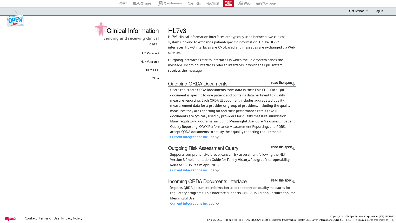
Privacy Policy (71, 218)
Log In (379, 10)
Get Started (357, 10)
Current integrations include (192, 137)
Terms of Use (49, 218)
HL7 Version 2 (150, 53)
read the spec (281, 82)
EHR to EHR (151, 70)
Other (155, 78)
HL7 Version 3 (150, 61)
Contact (31, 218)
